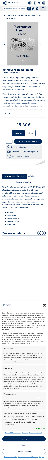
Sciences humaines (21, 15)
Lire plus (7, 113)
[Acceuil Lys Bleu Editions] (9, 3)
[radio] (18, 133)
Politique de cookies (10, 457)
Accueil (6, 15)
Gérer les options (24, 451)
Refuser (24, 445)
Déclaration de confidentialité (28, 457)
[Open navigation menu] (43, 8)
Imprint (41, 457)
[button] (44, 305)
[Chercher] (29, 8)
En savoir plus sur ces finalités (32, 433)
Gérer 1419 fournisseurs (13, 433)
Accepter (24, 439)
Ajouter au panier (28, 141)
